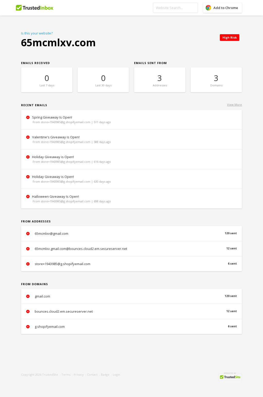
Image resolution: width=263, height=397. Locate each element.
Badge (105, 374)
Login (116, 374)
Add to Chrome (225, 7)
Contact (92, 374)
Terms (65, 374)
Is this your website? (37, 33)
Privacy (79, 374)
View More (234, 104)
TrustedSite (50, 374)
